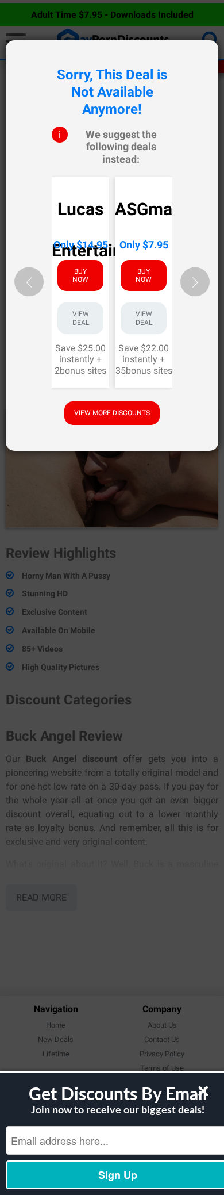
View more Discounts (112, 413)
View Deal (80, 318)
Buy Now (80, 275)
